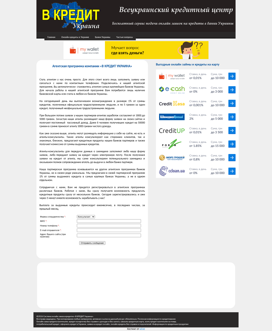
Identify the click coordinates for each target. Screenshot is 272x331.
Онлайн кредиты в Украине (75, 37)
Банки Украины (102, 37)
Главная (51, 37)
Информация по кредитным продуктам (170, 324)
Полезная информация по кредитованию (157, 319)
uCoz (142, 329)
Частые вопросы (124, 37)
